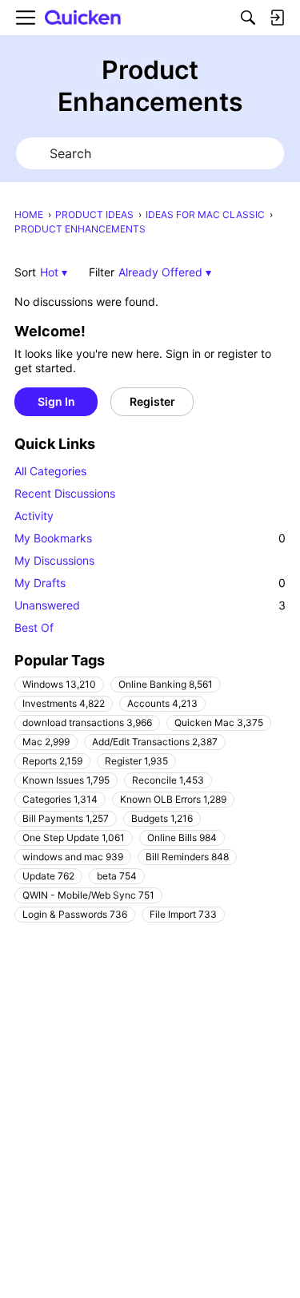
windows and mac (72, 857)
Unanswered (150, 605)
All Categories (50, 471)
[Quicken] (83, 18)
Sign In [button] (56, 401)
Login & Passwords (74, 914)
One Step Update (73, 838)
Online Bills (182, 838)
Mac (46, 742)
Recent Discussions (64, 493)
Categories (60, 799)
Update (48, 876)
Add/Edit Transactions (155, 742)
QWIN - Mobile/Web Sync (88, 895)
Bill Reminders (187, 857)
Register (136, 761)
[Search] (248, 17)
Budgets (162, 818)
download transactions (87, 722)
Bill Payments (65, 818)
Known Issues (66, 780)
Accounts (162, 703)
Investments (63, 703)
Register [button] (152, 401)
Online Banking (165, 684)
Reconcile (168, 780)
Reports (52, 761)
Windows (59, 684)
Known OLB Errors (173, 799)
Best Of (34, 627)
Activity (34, 515)
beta (117, 876)
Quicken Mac (218, 722)
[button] (53, 272)
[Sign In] (276, 17)
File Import (183, 914)
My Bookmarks (150, 538)
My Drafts (150, 582)
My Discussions (54, 560)
